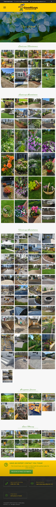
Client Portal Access (8, 1)
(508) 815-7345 (25, 1)
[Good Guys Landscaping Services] (28, 7)
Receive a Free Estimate (21, 471)
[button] (7, 54)
